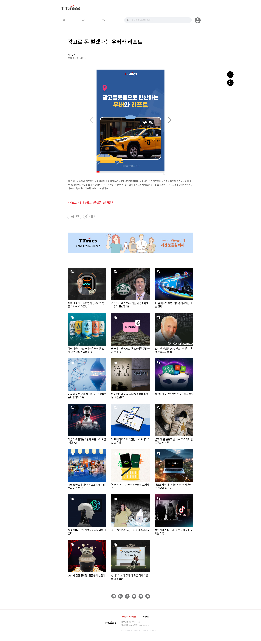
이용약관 (146, 616)
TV (103, 20)
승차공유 (109, 202)
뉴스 (84, 20)
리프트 (73, 202)
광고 (89, 202)
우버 (81, 202)
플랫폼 (98, 202)
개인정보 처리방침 (128, 616)
